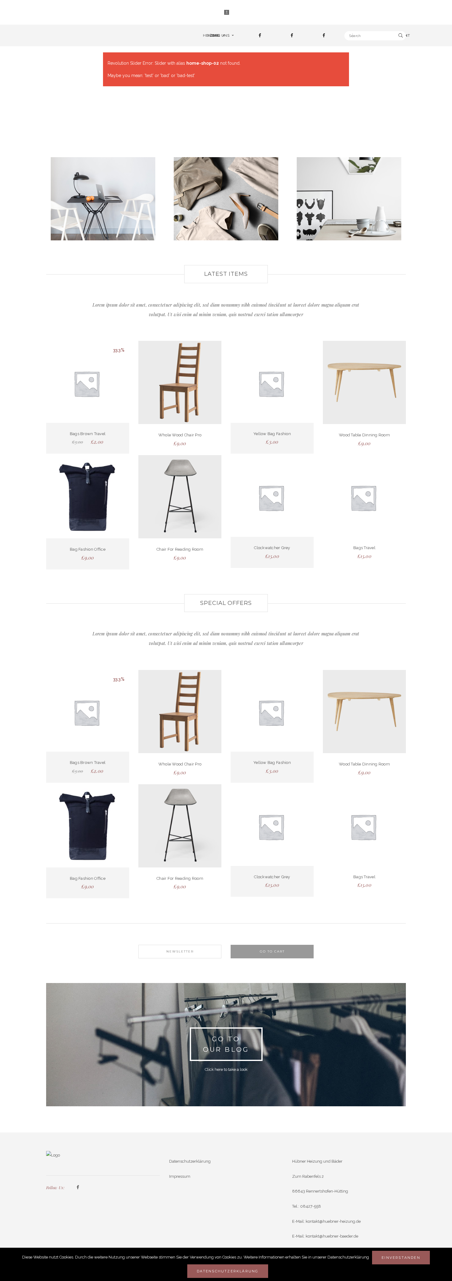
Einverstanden (401, 1257)
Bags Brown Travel (87, 433)
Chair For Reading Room (180, 549)
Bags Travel (364, 547)
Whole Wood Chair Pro (179, 435)
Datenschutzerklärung (190, 1161)
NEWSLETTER (180, 951)
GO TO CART (272, 951)
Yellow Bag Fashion (272, 433)
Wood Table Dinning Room (364, 435)
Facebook (77, 1187)
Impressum (179, 1176)
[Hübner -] (226, 12)
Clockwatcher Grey (272, 547)
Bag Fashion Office (87, 549)
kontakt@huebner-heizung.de (333, 1221)
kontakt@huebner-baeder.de (332, 1236)
